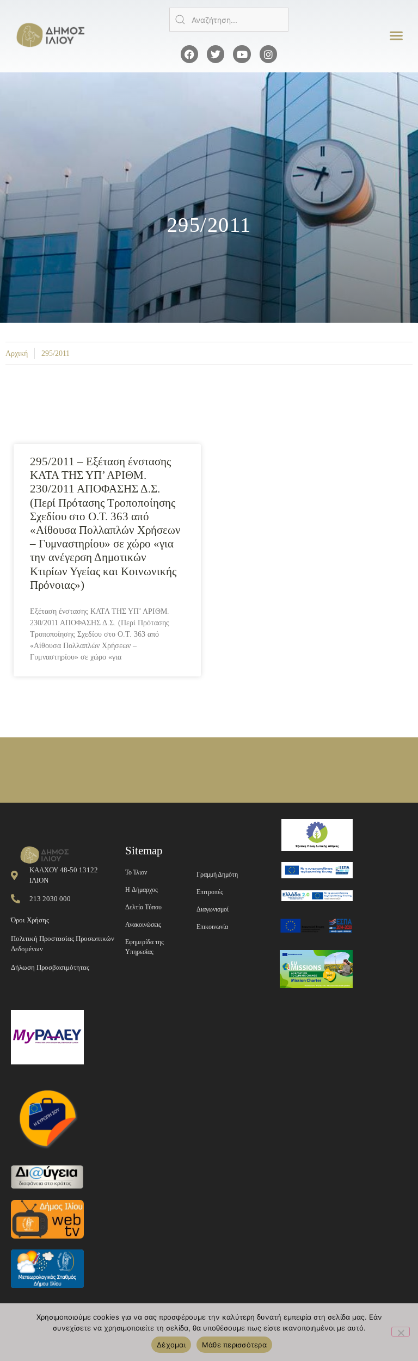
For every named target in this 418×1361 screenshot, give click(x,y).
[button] (396, 35)
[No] (400, 1332)
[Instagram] (268, 54)
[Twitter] (215, 54)
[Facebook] (189, 54)
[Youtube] (241, 54)
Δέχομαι (171, 1344)
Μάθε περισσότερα (234, 1344)
